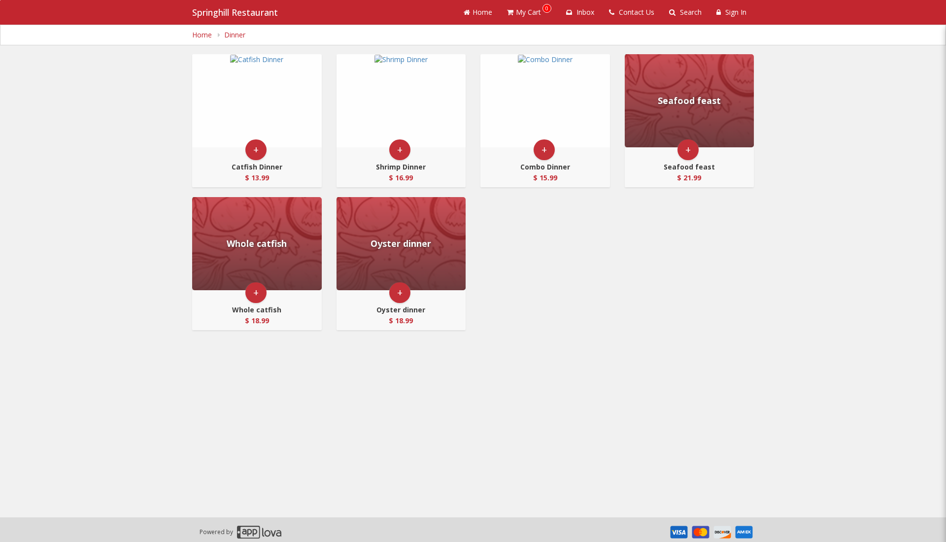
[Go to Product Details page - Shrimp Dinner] (401, 100)
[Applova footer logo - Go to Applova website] (259, 532)
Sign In (734, 12)
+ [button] (256, 149)
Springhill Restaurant (235, 12)
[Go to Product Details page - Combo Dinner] (545, 100)
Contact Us (635, 12)
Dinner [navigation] (234, 34)
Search (690, 12)
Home (482, 12)
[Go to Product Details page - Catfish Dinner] (257, 100)
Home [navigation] (203, 34)
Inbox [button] (584, 12)
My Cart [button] (532, 10)
